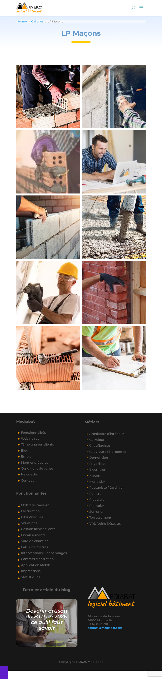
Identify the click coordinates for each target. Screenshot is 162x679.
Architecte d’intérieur (106, 434)
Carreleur (97, 440)
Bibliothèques (32, 517)
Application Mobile (36, 565)
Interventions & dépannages (44, 553)
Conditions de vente (37, 468)
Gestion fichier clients (38, 529)
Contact (27, 480)
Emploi (26, 456)
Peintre (95, 494)
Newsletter (30, 474)
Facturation (30, 511)
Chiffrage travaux (35, 505)
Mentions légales (34, 462)
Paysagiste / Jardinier (106, 487)
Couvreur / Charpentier (108, 452)
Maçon (94, 475)
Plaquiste (97, 499)
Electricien (97, 470)
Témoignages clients (37, 444)
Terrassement (100, 517)
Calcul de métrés (34, 547)
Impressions (30, 571)
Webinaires (30, 438)
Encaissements (33, 535)
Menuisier (97, 482)
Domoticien (98, 457)
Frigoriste (97, 464)
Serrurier (96, 511)
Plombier (96, 506)
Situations (29, 523)
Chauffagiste (99, 445)
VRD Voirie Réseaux (105, 524)
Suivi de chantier (34, 541)
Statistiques (30, 577)
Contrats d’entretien (37, 559)
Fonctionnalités (33, 432)
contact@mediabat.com (105, 628)
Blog (24, 450)
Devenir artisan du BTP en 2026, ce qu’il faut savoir (46, 619)
